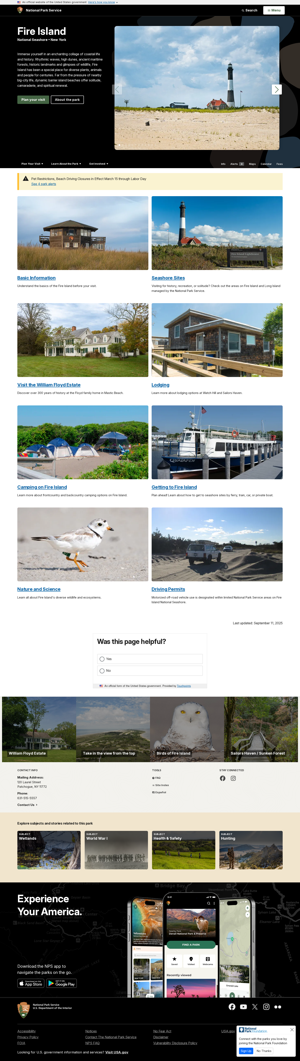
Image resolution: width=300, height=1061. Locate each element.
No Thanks (264, 1051)
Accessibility (26, 1031)
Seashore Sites (168, 277)
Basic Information (36, 277)
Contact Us (26, 805)
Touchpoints (184, 686)
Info (223, 163)
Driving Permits (168, 589)
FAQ (158, 777)
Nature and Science (39, 589)
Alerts (236, 163)
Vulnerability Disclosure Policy (175, 1043)
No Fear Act (162, 1031)
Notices (91, 1031)
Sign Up (246, 1051)
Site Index (162, 785)
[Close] (292, 1029)
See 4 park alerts (43, 184)
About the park (67, 100)
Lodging (160, 384)
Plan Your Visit (30, 163)
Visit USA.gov (116, 1052)
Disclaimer (160, 1037)
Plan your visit (33, 100)
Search (251, 10)
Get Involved (97, 163)
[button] (277, 89)
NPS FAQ (92, 1043)
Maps (252, 163)
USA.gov (228, 1031)
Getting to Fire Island (174, 487)
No (108, 670)
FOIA (21, 1043)
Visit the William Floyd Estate (49, 384)
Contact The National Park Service (111, 1037)
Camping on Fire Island (42, 487)
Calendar (266, 163)
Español (160, 792)
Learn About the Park (64, 163)
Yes (109, 659)
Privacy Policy (28, 1037)
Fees (280, 163)
